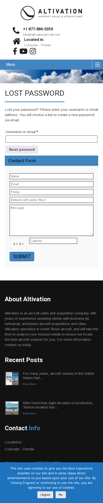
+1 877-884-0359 (38, 29)
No (61, 495)
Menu (10, 64)
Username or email (29, 131)
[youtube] (23, 51)
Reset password (22, 149)
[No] (97, 482)
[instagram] (33, 51)
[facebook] (15, 51)
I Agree (45, 495)
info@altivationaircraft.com (41, 34)
